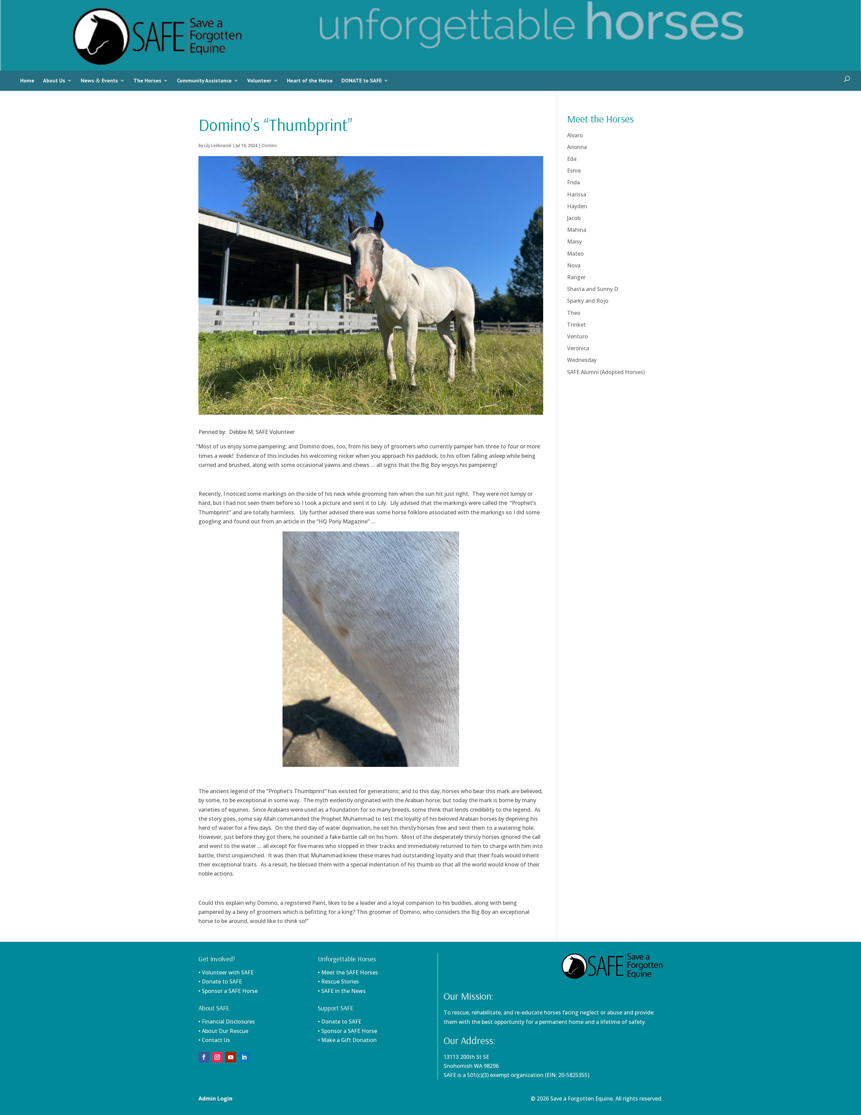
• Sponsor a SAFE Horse (347, 1031)
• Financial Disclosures (226, 1021)
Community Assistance (204, 80)
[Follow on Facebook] (203, 1057)
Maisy (574, 241)
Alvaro (575, 135)
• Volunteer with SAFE (226, 972)
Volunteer (259, 80)
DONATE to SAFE (361, 80)
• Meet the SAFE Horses (348, 972)
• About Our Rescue (223, 1031)
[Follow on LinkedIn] (244, 1057)
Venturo (577, 336)
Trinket (576, 324)
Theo (574, 313)
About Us (54, 80)
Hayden (577, 206)
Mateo (575, 253)
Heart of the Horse (310, 80)
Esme (574, 170)
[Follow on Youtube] (230, 1057)
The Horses (147, 80)
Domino (269, 145)
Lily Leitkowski (217, 145)
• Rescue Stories (338, 981)
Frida (573, 182)
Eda (571, 158)
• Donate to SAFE (220, 981)
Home (27, 80)
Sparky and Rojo (587, 300)
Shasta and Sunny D (592, 289)
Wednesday (582, 360)
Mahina (576, 229)
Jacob (574, 218)
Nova (574, 265)
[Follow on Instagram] (217, 1057)
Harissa (576, 194)
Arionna (577, 147)
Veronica (578, 348)
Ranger (576, 277)
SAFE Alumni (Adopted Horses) (606, 372)
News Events (99, 80)
